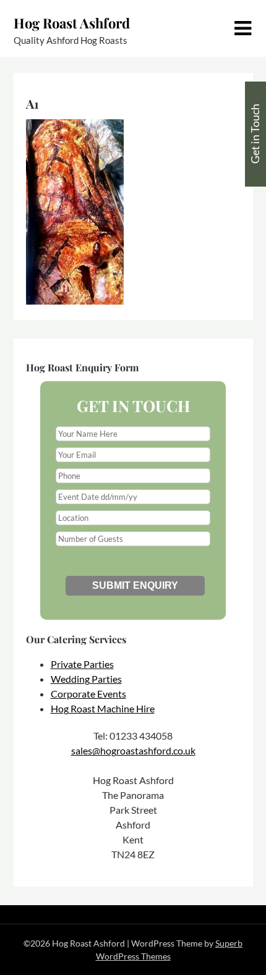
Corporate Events (88, 693)
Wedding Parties (86, 679)
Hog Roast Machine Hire (103, 708)
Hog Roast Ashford (72, 23)
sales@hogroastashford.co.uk (133, 750)
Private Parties (82, 664)
